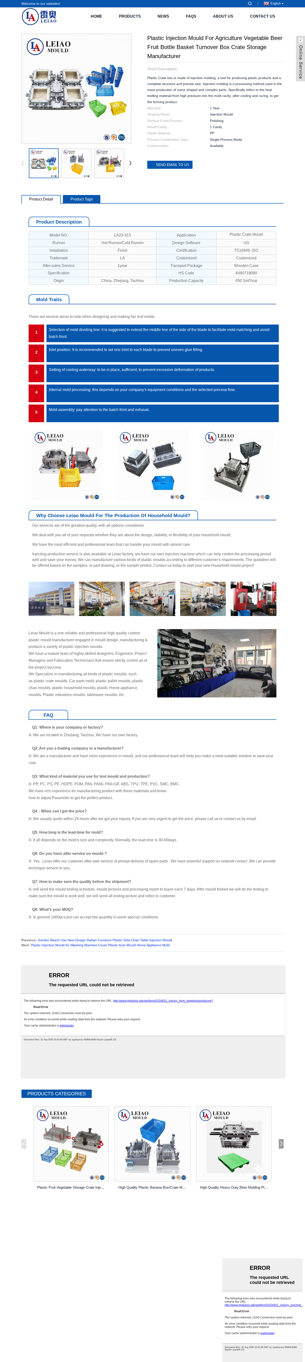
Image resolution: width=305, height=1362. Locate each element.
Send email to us (172, 165)
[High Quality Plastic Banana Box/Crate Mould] (152, 1144)
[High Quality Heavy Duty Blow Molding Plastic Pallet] (233, 1144)
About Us (223, 16)
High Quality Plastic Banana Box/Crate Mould (153, 1187)
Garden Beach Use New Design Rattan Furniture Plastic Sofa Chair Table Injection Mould (105, 940)
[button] (130, 163)
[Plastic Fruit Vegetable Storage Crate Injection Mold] (71, 1144)
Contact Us (262, 16)
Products (130, 16)
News (163, 16)
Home (96, 16)
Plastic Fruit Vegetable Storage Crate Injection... (72, 1187)
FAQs (191, 16)
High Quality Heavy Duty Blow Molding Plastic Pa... (234, 1187)
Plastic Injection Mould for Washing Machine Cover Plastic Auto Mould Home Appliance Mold (100, 945)
